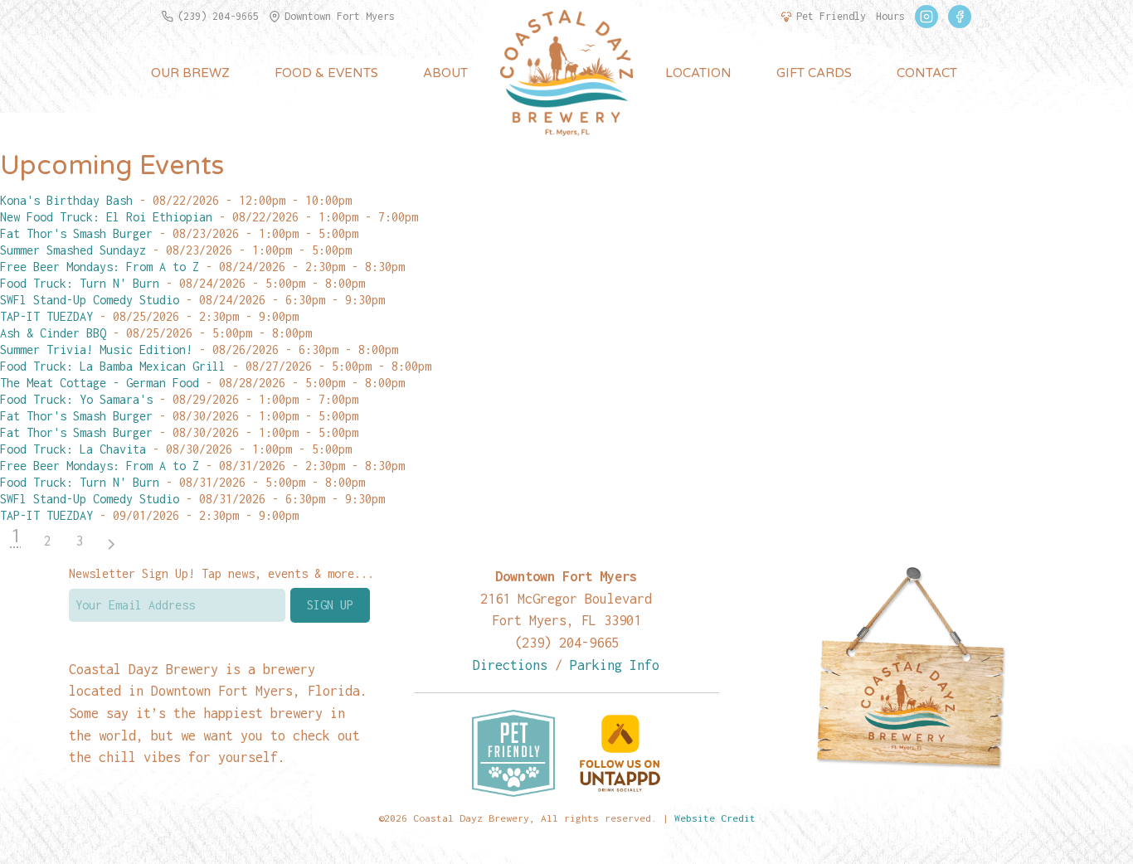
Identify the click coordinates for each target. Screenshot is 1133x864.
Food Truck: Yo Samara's (76, 399)
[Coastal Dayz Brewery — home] (566, 73)
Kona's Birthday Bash (66, 200)
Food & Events (326, 73)
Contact (927, 73)
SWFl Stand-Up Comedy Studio (89, 300)
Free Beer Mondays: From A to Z (99, 267)
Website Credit (715, 818)
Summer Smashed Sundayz (73, 250)
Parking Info (614, 664)
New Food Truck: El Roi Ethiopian (106, 217)
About (445, 73)
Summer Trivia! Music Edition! (96, 349)
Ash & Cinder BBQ (53, 333)
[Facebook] (959, 16)
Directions (510, 664)
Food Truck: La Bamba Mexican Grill (113, 366)
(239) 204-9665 (218, 16)
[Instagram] (926, 16)
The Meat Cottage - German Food (99, 383)
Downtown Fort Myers (339, 16)
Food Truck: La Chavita (73, 449)
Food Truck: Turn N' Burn (79, 283)
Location (698, 73)
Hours (890, 16)
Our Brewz (190, 73)
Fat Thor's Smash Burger (76, 233)
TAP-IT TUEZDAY (46, 316)
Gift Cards (814, 73)
